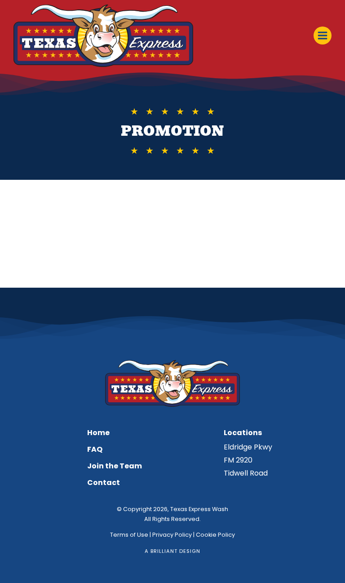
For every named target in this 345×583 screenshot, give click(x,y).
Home (98, 432)
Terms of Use (129, 534)
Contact (103, 482)
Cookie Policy (215, 534)
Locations (243, 432)
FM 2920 (238, 460)
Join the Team (114, 466)
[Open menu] (323, 36)
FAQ (94, 449)
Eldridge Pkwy (248, 447)
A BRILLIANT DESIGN (172, 551)
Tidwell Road (246, 473)
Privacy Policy (172, 534)
